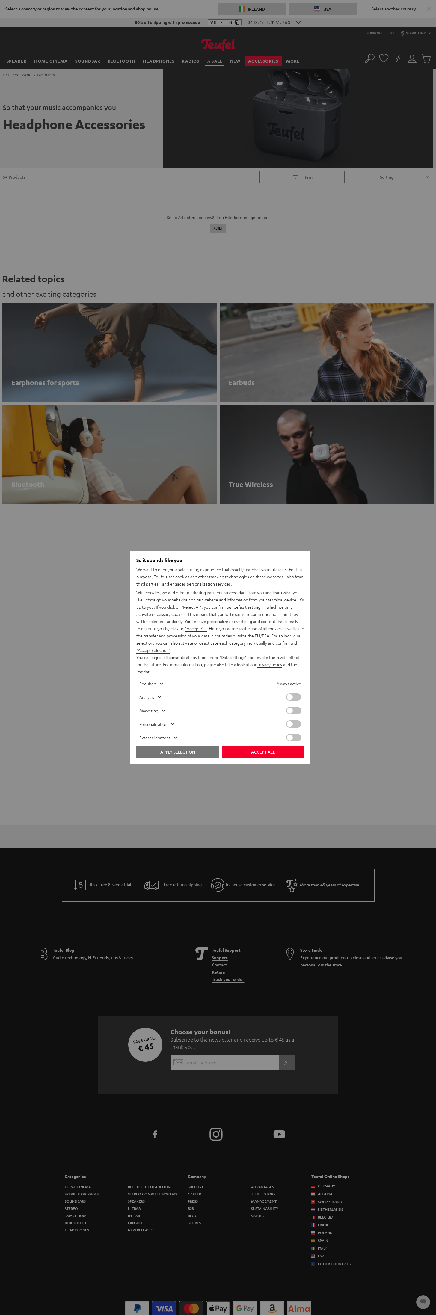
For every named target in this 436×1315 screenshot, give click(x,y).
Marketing (148, 710)
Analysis (146, 697)
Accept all (263, 752)
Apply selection (177, 752)
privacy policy (269, 664)
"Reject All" (192, 607)
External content (154, 737)
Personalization (153, 724)
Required (147, 683)
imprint (143, 671)
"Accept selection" (153, 650)
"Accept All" (196, 628)
